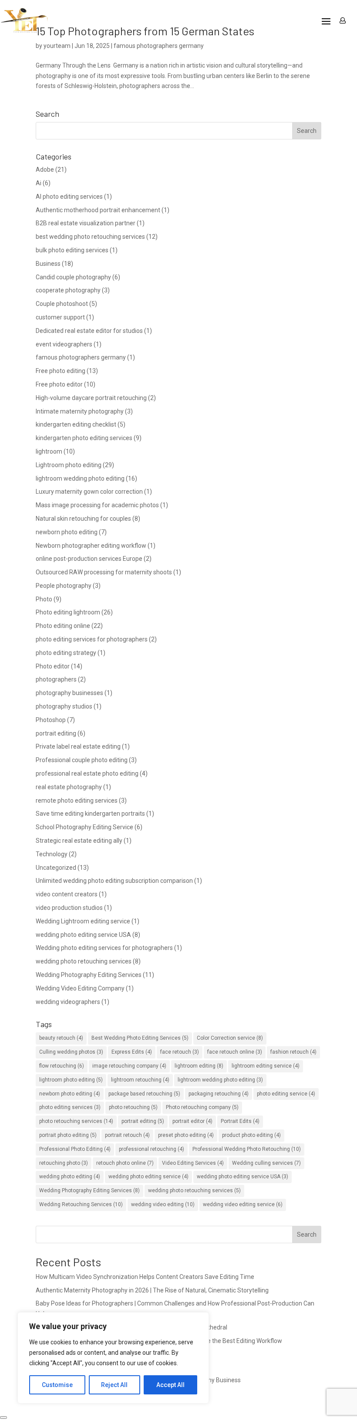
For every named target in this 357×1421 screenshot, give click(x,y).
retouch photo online (125, 1163)
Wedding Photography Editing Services (88, 974)
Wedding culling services (266, 1163)
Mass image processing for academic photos (97, 505)
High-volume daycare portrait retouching (91, 397)
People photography (63, 585)
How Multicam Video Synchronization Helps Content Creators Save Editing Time (145, 1276)
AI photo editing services (69, 196)
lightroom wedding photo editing (80, 478)
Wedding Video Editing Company (80, 988)
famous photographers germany (81, 357)
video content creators (67, 894)
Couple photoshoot (62, 303)
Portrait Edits (240, 1121)
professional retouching (151, 1149)
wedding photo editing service (148, 1176)
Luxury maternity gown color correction (89, 491)
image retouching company (129, 1066)
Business (48, 263)
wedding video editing (163, 1204)
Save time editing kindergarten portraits (90, 813)
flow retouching (61, 1066)
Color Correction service (230, 1038)
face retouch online (234, 1052)
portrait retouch (127, 1135)
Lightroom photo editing (68, 464)
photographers (56, 679)
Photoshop (51, 719)
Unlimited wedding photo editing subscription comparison (114, 880)
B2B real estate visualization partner (85, 223)
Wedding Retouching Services (81, 1204)
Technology (51, 854)
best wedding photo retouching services (90, 236)
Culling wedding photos (71, 1052)
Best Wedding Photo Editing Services (140, 1038)
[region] (113, 1358)
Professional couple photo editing (82, 759)
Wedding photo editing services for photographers (104, 947)
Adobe (45, 169)
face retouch (179, 1052)
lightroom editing (199, 1066)
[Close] (3, 1417)
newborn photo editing (67, 532)
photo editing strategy (66, 652)
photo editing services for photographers (92, 639)
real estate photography (69, 786)
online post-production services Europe (89, 558)
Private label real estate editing (78, 746)
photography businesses (69, 692)
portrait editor (192, 1121)
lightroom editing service (266, 1066)
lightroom (49, 451)
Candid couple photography (73, 277)
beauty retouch (61, 1038)
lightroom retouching (140, 1080)
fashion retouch (293, 1052)
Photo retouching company (202, 1107)
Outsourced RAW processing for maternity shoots (104, 572)
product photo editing (251, 1135)
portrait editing (56, 733)
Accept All (170, 1384)
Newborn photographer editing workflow (91, 545)
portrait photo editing (68, 1135)
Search (307, 1234)
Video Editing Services (193, 1163)
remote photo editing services (77, 800)
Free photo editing (60, 370)
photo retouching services (76, 1121)
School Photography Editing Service (84, 827)
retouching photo (63, 1163)
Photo (44, 599)
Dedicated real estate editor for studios (89, 330)
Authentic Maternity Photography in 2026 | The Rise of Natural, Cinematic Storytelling (152, 1290)
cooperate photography (68, 290)
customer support (60, 317)
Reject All (114, 1384)
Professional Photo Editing (75, 1149)
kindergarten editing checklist (76, 424)
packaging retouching (219, 1094)
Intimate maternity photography (80, 411)
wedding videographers (68, 1001)
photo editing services (70, 1107)
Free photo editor (59, 384)
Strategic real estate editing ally (79, 840)
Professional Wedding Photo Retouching (246, 1149)
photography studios (64, 706)
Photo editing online (63, 625)
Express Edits (131, 1052)
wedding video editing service (243, 1204)
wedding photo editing (69, 1176)
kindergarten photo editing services (84, 437)
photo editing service (286, 1094)
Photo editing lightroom (68, 612)
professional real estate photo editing (87, 773)
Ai (38, 183)
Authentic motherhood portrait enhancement (98, 210)
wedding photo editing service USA (83, 934)
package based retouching (144, 1094)
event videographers (64, 344)
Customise (57, 1384)
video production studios (69, 907)
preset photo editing (186, 1135)
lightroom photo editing (71, 1080)
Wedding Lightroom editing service (83, 921)
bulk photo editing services (72, 250)
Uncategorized (56, 867)
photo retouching (133, 1107)
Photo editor (53, 666)
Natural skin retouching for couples (83, 518)
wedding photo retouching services (83, 961)
